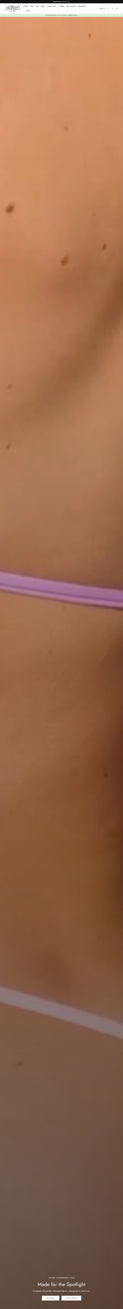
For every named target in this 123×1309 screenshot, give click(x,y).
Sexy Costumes (71, 6)
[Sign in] (112, 8)
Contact (27, 11)
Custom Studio (51, 6)
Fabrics (43, 6)
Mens (32, 6)
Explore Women (71, 1298)
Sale (37, 6)
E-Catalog (61, 6)
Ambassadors (82, 6)
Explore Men (50, 1298)
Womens (26, 6)
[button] (102, 9)
